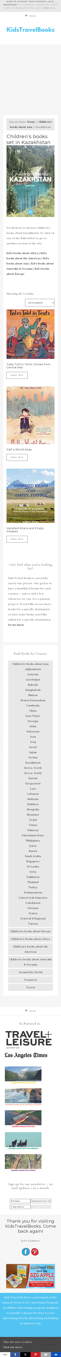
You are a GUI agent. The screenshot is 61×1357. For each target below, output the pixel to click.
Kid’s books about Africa (22, 253)
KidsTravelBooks (30, 30)
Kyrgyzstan (33, 783)
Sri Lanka (33, 866)
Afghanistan (33, 669)
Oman (33, 825)
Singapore (33, 861)
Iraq (33, 741)
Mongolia (33, 809)
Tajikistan (33, 876)
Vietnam (33, 908)
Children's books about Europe (30, 931)
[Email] (46, 1354)
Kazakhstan (33, 762)
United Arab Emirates (33, 897)
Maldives (33, 804)
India (33, 726)
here (46, 8)
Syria (33, 871)
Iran (33, 736)
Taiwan (33, 923)
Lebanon (33, 793)
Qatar (33, 845)
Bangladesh (33, 689)
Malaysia (33, 799)
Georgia (33, 721)
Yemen (33, 913)
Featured (30, 979)
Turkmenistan (33, 892)
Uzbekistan (33, 902)
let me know (16, 624)
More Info (17, 375)
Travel (30, 987)
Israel (33, 747)
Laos (33, 788)
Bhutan (33, 695)
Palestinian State (33, 835)
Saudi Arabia (33, 856)
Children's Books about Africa (30, 938)
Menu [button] (33, 16)
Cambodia (33, 705)
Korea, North (33, 767)
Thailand (33, 882)
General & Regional (33, 918)
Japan (33, 752)
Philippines (33, 840)
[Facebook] (15, 1354)
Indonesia (33, 731)
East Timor (33, 715)
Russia (33, 851)
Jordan (33, 757)
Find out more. (13, 1347)
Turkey (33, 887)
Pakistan (33, 830)
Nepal (33, 819)
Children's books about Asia (30, 664)
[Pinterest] (36, 1354)
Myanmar (33, 814)
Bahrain (33, 684)
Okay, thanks (48, 1345)
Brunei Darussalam (33, 700)
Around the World (30, 972)
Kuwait (33, 778)
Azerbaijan (33, 679)
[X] (25, 1354)
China (33, 710)
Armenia (33, 674)
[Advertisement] (30, 76)
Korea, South (32, 773)
